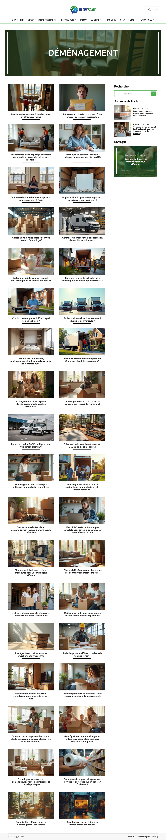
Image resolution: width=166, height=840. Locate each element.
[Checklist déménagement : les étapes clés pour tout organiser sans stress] (82, 553)
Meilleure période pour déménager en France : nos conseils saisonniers (31, 614)
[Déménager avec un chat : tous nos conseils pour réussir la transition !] (82, 385)
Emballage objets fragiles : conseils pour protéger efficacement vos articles (31, 279)
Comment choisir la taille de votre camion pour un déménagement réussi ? (82, 279)
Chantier (136, 109)
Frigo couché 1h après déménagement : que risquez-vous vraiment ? (82, 198)
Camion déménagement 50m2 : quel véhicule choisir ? (31, 319)
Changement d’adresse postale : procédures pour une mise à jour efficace (31, 573)
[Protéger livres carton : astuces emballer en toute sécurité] (31, 637)
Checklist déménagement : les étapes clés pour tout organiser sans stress (82, 571)
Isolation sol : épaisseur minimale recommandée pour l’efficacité (143, 113)
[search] (149, 10)
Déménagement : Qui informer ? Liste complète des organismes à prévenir (82, 695)
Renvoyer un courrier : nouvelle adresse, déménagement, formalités (82, 156)
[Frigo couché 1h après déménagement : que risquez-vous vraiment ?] (82, 181)
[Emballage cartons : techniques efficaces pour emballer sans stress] (31, 468)
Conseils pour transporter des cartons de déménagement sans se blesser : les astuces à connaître (31, 739)
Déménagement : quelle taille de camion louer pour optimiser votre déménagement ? (82, 487)
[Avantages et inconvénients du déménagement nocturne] (82, 805)
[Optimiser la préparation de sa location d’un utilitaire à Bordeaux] (82, 221)
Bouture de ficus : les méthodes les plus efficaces (135, 161)
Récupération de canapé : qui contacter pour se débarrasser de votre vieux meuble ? (31, 157)
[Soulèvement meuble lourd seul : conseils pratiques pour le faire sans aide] (31, 677)
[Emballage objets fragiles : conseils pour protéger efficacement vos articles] (31, 261)
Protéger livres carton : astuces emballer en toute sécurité (31, 654)
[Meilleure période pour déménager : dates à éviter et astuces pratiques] (82, 596)
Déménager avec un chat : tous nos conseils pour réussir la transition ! (82, 402)
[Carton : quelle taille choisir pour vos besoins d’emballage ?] (31, 221)
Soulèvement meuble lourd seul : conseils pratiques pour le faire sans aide (31, 696)
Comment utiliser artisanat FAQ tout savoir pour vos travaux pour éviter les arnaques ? (144, 130)
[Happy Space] (83, 9)
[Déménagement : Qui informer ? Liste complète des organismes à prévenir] (82, 677)
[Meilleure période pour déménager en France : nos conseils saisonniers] (31, 596)
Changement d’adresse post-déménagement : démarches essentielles (31, 404)
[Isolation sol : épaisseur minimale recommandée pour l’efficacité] (122, 112)
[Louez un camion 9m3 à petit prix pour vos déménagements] (31, 427)
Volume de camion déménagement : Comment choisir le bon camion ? (82, 360)
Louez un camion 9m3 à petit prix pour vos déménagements (31, 445)
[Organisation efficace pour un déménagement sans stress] (31, 805)
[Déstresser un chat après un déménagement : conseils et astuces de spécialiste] (31, 511)
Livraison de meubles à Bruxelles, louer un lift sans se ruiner (31, 115)
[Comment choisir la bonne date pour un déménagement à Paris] (31, 181)
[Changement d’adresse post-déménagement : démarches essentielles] (31, 385)
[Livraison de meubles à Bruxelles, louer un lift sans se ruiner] (31, 98)
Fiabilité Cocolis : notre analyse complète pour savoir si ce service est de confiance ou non (82, 530)
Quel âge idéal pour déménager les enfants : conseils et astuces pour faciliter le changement (82, 739)
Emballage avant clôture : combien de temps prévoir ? (82, 654)
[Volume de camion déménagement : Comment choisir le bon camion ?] (82, 342)
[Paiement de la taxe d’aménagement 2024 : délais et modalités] (82, 427)
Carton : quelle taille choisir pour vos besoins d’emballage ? (31, 239)
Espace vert (133, 155)
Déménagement (83, 53)
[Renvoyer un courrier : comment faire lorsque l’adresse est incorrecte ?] (82, 98)
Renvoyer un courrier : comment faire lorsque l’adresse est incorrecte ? (82, 115)
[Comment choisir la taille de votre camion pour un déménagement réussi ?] (82, 261)
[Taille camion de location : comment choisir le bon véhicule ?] (82, 302)
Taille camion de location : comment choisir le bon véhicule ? (82, 319)
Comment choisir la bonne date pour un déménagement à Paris (31, 198)
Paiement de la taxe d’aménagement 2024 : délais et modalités (82, 445)
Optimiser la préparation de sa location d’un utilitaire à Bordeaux (82, 239)
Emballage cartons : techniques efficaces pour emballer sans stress (31, 485)
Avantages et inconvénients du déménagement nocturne (82, 823)
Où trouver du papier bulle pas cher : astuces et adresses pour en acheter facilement (82, 782)
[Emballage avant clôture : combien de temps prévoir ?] (82, 637)
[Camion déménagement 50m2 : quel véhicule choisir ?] (31, 302)
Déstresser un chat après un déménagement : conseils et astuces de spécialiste (31, 530)
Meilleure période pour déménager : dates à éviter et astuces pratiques (82, 614)
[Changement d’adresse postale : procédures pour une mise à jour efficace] (31, 553)
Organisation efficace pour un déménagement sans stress (31, 823)
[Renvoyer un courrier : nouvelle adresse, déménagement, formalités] (82, 138)
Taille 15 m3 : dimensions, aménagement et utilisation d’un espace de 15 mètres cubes (30, 361)
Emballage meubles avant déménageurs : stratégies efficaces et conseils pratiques (31, 782)
